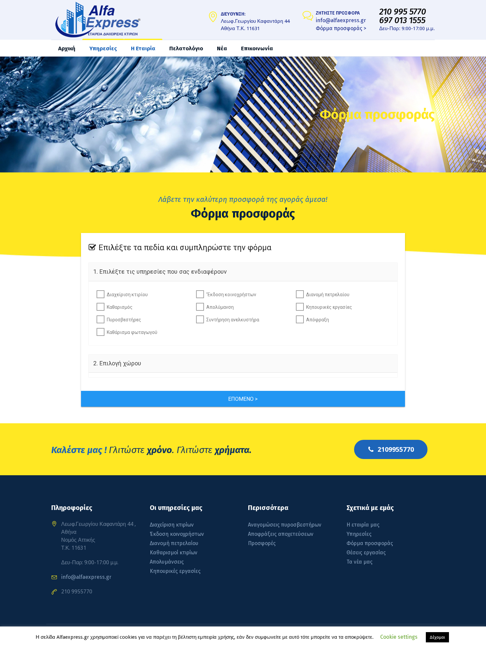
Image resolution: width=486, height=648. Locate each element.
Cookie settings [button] (399, 637)
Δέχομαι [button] (437, 637)
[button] (243, 399)
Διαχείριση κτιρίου (127, 294)
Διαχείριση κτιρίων (172, 525)
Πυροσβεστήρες (124, 319)
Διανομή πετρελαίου (327, 294)
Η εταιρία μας (363, 525)
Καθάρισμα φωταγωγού (132, 332)
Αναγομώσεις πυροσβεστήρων (284, 525)
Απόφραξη (317, 319)
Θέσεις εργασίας (366, 552)
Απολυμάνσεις (167, 562)
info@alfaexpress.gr (341, 20)
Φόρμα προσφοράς (369, 543)
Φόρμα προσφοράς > (341, 28)
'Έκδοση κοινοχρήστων (231, 294)
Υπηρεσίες (359, 534)
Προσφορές (262, 543)
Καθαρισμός (120, 307)
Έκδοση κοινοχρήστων (177, 534)
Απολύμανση (220, 307)
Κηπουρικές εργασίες (329, 307)
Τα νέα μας (359, 562)
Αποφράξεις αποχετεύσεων (280, 534)
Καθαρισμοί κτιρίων (173, 552)
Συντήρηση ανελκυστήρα (232, 319)
